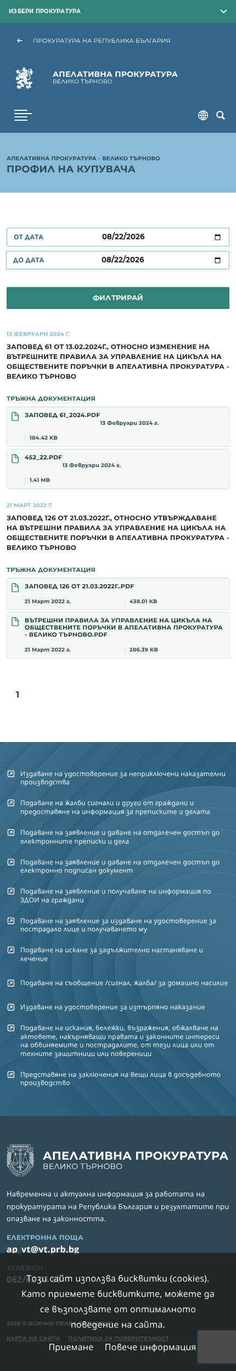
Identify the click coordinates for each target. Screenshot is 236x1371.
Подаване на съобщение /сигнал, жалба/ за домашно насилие (124, 982)
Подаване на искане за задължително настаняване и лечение (111, 954)
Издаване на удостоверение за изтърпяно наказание (112, 1007)
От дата (28, 236)
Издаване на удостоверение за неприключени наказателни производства (123, 777)
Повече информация (150, 1347)
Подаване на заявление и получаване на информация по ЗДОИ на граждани (115, 895)
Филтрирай (118, 297)
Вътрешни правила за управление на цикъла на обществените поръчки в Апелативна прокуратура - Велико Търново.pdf (124, 634)
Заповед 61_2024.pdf (92, 426)
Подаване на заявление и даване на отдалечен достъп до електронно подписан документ (120, 866)
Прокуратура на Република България (102, 40)
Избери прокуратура (45, 11)
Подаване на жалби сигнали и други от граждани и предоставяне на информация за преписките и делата (115, 807)
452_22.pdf (73, 468)
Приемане (70, 1347)
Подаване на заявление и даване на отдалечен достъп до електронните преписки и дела (120, 836)
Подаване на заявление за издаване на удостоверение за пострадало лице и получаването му (118, 925)
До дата (28, 260)
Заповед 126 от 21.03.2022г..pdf (91, 593)
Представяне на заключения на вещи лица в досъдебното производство (120, 1078)
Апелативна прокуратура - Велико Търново (83, 159)
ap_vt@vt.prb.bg (43, 1249)
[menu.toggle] (23, 115)
